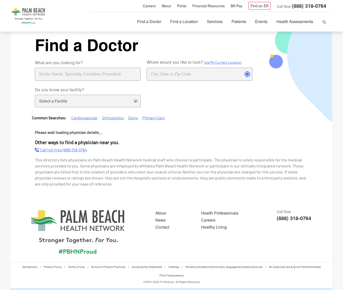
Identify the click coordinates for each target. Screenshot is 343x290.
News (160, 220)
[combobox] (88, 74)
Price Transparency (171, 275)
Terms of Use (76, 266)
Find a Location (184, 21)
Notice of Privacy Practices (108, 266)
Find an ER (259, 5)
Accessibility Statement (147, 266)
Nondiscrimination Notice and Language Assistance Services (224, 266)
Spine (133, 117)
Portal (181, 5)
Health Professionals (219, 213)
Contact (162, 227)
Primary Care (153, 117)
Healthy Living (214, 227)
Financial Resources (208, 5)
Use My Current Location (223, 62)
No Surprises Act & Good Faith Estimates (295, 266)
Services (214, 21)
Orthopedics (113, 117)
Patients (239, 21)
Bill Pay (236, 5)
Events (261, 21)
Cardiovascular (84, 117)
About (166, 5)
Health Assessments (294, 21)
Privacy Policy (53, 266)
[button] (324, 22)
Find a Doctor (149, 21)
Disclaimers (29, 266)
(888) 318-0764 (309, 5)
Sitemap (173, 266)
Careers (149, 5)
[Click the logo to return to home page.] (28, 16)
